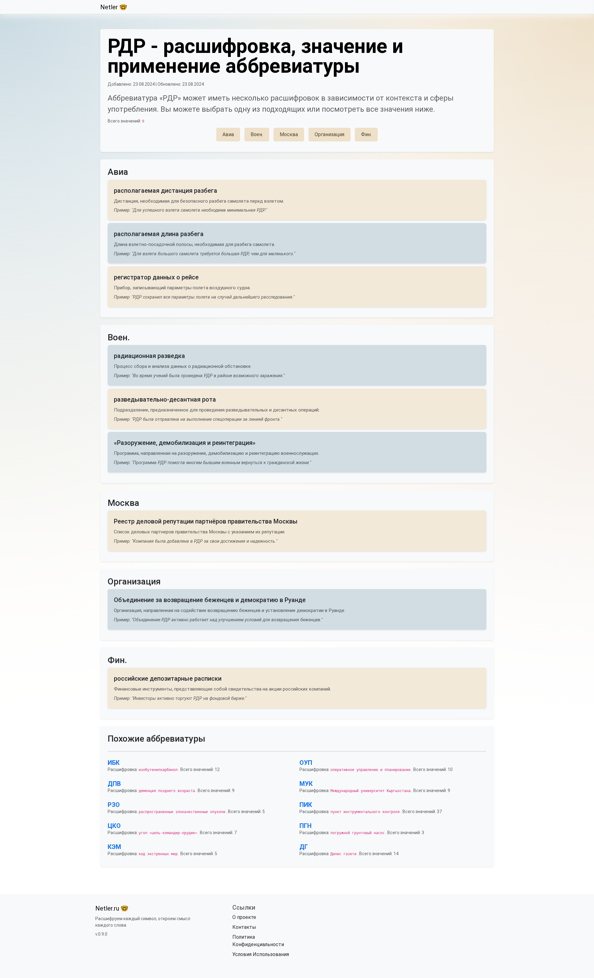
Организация (329, 134)
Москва (289, 134)
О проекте (244, 917)
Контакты (244, 927)
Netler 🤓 (113, 7)
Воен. (257, 134)
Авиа (228, 134)
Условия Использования (260, 954)
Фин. (366, 134)
